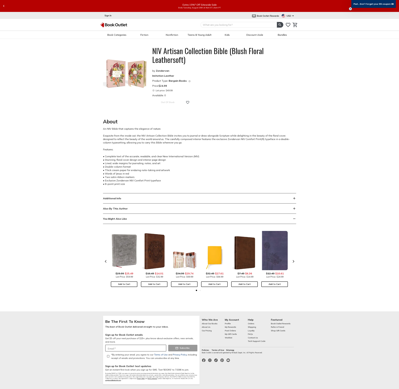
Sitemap (230, 350)
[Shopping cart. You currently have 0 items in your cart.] (295, 24)
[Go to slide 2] (200, 290)
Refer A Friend (277, 327)
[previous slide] (4, 6)
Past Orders (230, 330)
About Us (206, 327)
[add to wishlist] (187, 102)
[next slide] (292, 261)
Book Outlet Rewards (281, 323)
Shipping (252, 327)
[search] (280, 25)
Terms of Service (152, 378)
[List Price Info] (153, 90)
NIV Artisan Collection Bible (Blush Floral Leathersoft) (208, 55)
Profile (228, 323)
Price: (159, 85)
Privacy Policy (141, 378)
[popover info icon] (189, 81)
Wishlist (228, 337)
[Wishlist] (288, 24)
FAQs (250, 334)
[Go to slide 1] (196, 290)
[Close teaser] (350, 8)
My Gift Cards (231, 334)
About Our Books (209, 323)
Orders (251, 323)
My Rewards (230, 327)
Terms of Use (217, 350)
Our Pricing (207, 330)
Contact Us (253, 337)
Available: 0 (159, 95)
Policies (206, 350)
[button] (373, 4)
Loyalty (251, 330)
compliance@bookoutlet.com (113, 380)
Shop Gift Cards (278, 330)
